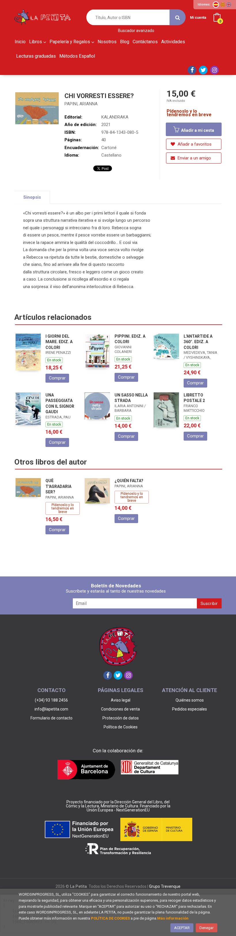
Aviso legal (120, 700)
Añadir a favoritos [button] (194, 144)
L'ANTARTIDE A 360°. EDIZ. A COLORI (198, 342)
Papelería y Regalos (70, 41)
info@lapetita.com (51, 709)
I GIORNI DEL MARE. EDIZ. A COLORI (59, 342)
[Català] (222, 4)
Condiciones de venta (120, 709)
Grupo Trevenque (164, 886)
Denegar (206, 928)
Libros (36, 41)
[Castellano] (216, 4)
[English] (229, 4)
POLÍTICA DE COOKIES (110, 918)
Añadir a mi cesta (197, 130)
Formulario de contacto (52, 718)
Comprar (57, 378)
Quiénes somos (190, 700)
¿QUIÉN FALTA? (129, 480)
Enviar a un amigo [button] (193, 158)
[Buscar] (178, 17)
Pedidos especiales (189, 709)
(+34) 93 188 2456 (51, 700)
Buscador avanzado (136, 31)
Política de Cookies (121, 727)
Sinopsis (32, 197)
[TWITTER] (203, 70)
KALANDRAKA (114, 117)
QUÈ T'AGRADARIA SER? (58, 486)
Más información (173, 918)
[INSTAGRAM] (214, 70)
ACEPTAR (182, 928)
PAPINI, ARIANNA (81, 103)
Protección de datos (120, 718)
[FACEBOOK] (192, 70)
